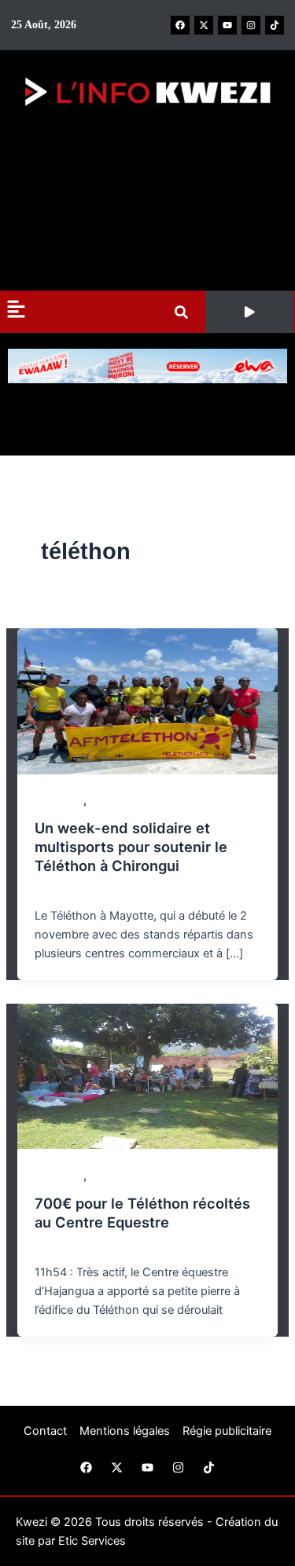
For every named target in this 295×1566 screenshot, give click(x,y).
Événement (118, 801)
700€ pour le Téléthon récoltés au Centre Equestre (142, 1213)
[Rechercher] (184, 312)
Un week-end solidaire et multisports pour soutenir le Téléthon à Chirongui (131, 846)
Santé (104, 1176)
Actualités (59, 801)
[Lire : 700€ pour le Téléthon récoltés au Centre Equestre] (147, 1075)
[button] (249, 312)
